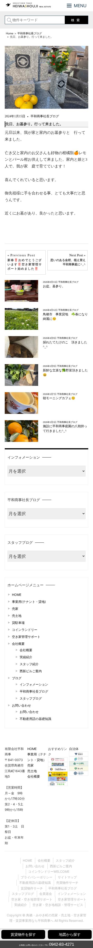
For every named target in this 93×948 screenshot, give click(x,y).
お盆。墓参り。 (54, 286)
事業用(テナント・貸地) (29, 602)
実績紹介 (26, 657)
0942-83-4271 (61, 944)
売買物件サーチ (67, 882)
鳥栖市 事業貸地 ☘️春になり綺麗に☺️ (65, 317)
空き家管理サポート (26, 637)
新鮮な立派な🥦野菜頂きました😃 (65, 373)
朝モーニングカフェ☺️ (59, 398)
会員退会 (45, 894)
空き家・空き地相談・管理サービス (58, 905)
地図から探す (70, 934)
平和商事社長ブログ (44, 116)
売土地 (16, 616)
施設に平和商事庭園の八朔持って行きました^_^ (65, 428)
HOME (16, 595)
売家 (15, 609)
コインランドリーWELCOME (48, 871)
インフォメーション (34, 684)
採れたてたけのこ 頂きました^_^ (65, 345)
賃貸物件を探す (23, 934)
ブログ (16, 678)
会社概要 (18, 644)
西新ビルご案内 (31, 671)
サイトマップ (67, 877)
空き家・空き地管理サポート (31, 899)
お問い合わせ (21, 705)
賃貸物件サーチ (32, 888)
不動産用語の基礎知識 (35, 719)
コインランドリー (24, 630)
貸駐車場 (18, 623)
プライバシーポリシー (36, 877)
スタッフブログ (31, 698)
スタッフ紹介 (29, 664)
